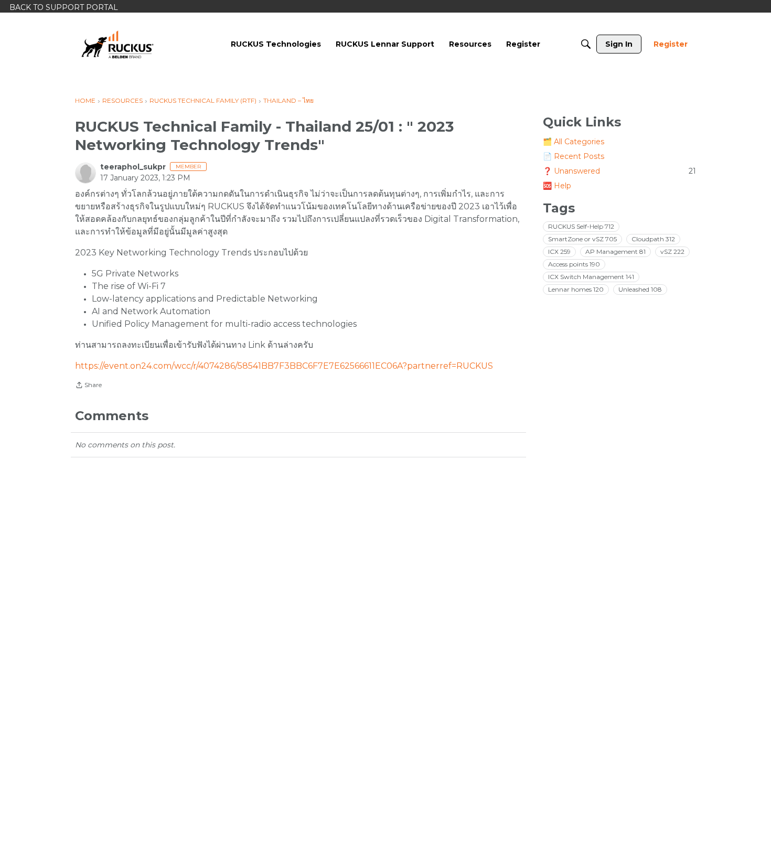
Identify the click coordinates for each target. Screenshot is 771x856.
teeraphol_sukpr (133, 167)
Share (88, 386)
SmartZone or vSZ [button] (582, 239)
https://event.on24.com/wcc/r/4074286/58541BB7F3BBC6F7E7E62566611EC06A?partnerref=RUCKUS (284, 366)
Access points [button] (574, 264)
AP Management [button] (615, 251)
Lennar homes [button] (576, 289)
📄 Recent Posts (573, 156)
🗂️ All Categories (573, 141)
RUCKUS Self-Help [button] (581, 226)
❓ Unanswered (619, 171)
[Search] (585, 44)
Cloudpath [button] (653, 239)
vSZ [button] (672, 251)
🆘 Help (557, 185)
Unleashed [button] (640, 289)
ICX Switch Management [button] (591, 277)
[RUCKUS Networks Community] (117, 44)
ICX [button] (559, 251)
